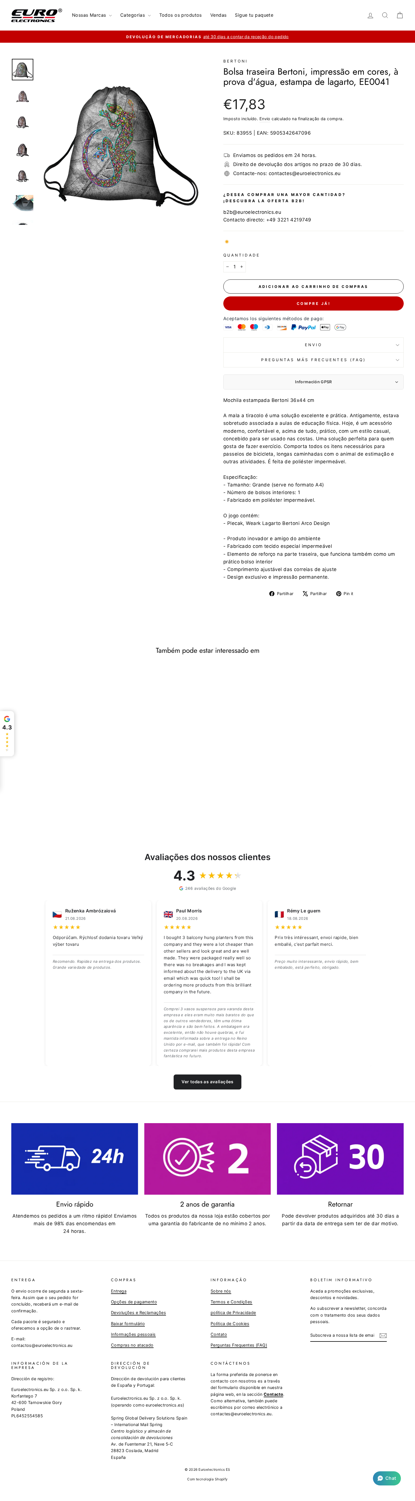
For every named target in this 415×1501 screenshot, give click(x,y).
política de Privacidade (233, 1312)
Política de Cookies (230, 1323)
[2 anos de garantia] (207, 1158)
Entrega (118, 1291)
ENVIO (313, 345)
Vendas (218, 15)
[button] (387, 1478)
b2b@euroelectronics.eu (252, 212)
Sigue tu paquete (254, 15)
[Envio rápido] (74, 1158)
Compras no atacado (132, 1345)
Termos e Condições (231, 1301)
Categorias (133, 15)
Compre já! (314, 303)
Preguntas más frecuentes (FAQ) (313, 360)
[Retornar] (340, 1158)
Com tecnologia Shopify (207, 1479)
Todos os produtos (180, 15)
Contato (219, 1334)
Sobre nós (221, 1291)
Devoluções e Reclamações (138, 1312)
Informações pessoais (133, 1334)
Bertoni (235, 61)
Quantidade (241, 255)
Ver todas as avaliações (207, 1081)
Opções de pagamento (134, 1301)
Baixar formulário (128, 1323)
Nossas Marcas (90, 15)
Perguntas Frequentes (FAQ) (239, 1345)
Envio (264, 118)
